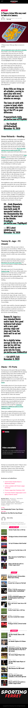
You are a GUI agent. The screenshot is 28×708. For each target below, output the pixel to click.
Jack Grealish (15, 501)
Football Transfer (6, 501)
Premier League (10, 503)
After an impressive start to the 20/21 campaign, (14, 50)
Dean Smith (20, 498)
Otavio (3, 382)
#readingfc (8, 220)
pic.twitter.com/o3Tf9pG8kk (15, 119)
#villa (19, 116)
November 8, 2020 (11, 359)
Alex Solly (9, 19)
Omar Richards (20, 502)
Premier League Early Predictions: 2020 (15, 490)
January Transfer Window (8, 502)
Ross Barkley (18, 503)
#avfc (14, 116)
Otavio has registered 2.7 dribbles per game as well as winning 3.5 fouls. (12, 406)
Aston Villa (13, 498)
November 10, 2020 (12, 232)
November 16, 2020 (12, 128)
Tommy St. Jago (5, 271)
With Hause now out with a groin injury (11, 262)
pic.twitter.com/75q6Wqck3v (16, 223)
